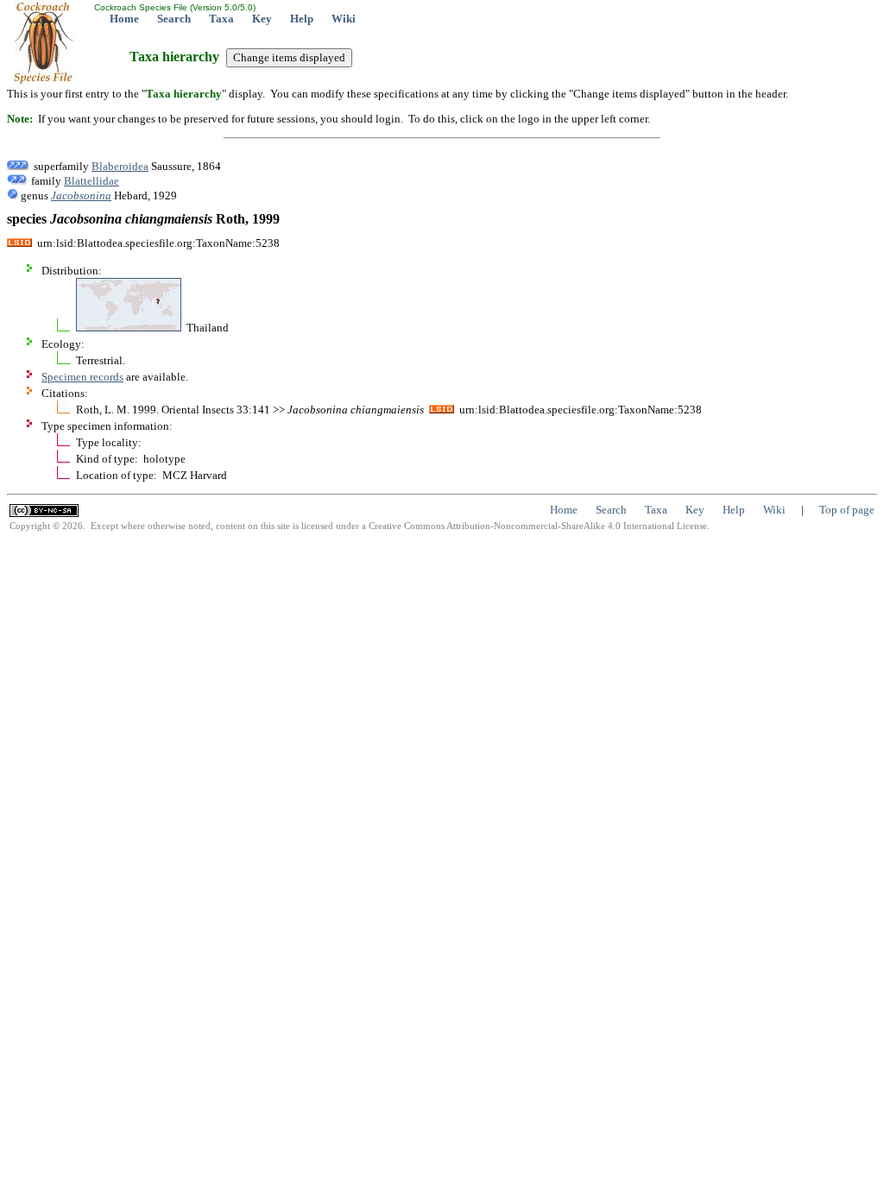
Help (301, 18)
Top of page (847, 509)
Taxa (221, 18)
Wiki (344, 18)
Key (262, 18)
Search (174, 18)
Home (124, 18)
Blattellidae (91, 180)
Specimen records (82, 376)
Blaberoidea (120, 166)
